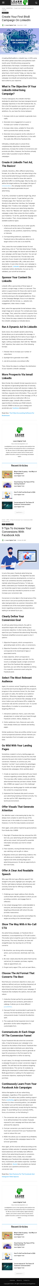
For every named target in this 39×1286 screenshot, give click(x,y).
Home (3, 8)
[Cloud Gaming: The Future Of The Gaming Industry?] (7, 484)
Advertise (12, 1280)
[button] (36, 2)
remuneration (6, 186)
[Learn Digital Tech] (3, 25)
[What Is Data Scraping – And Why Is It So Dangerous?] (7, 474)
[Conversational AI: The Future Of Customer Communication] (7, 505)
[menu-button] (3, 2)
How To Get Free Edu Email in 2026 (24, 492)
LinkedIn (16, 266)
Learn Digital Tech (11, 25)
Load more (19, 512)
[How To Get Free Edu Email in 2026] (7, 495)
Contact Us (26, 1280)
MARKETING (9, 8)
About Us (19, 1280)
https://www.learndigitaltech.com (19, 443)
